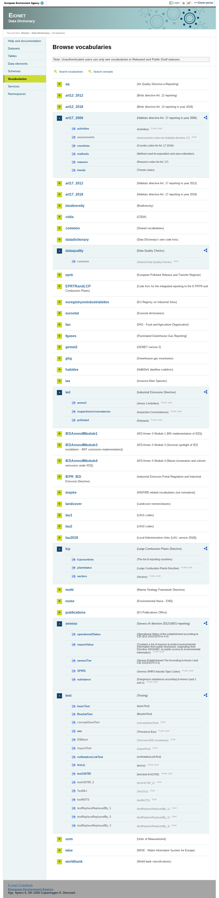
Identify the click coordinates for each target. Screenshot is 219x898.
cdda (69, 217)
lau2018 (71, 537)
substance (84, 679)
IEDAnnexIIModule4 (81, 461)
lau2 (68, 526)
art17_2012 (74, 183)
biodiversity (74, 206)
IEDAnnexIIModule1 (81, 433)
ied (67, 392)
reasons (82, 162)
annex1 (82, 402)
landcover (73, 504)
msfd (69, 590)
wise (69, 850)
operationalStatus (89, 634)
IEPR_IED (73, 476)
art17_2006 (74, 118)
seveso (71, 623)
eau (79, 731)
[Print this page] (184, 3)
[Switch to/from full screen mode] (189, 3)
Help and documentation (24, 41)
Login (176, 2)
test (68, 695)
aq (67, 84)
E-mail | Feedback (20, 885)
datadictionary (77, 239)
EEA (25, 3)
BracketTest (84, 714)
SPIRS (81, 670)
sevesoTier (84, 660)
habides (71, 369)
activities (83, 128)
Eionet (25, 33)
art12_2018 (74, 107)
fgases (70, 336)
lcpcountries (85, 559)
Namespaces (17, 94)
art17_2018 (74, 194)
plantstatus (84, 567)
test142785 (84, 773)
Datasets (14, 48)
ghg (68, 358)
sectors (82, 576)
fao (68, 324)
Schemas (14, 71)
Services (13, 86)
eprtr (69, 275)
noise (69, 601)
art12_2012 (74, 95)
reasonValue (85, 644)
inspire (71, 492)
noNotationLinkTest (90, 757)
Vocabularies (17, 79)
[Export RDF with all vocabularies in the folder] (205, 118)
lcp (67, 549)
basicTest (83, 706)
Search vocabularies (71, 71)
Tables (12, 56)
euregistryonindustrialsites (87, 302)
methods (83, 153)
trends (81, 170)
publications (75, 612)
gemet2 (71, 347)
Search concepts (103, 71)
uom (69, 839)
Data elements (18, 63)
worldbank (74, 861)
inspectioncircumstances (93, 411)
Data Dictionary (40, 33)
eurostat (72, 313)
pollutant (83, 420)
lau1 (68, 515)
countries (83, 145)
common (72, 228)
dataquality (74, 251)
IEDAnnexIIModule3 (81, 445)
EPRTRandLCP (78, 286)
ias (67, 381)
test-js (81, 765)
